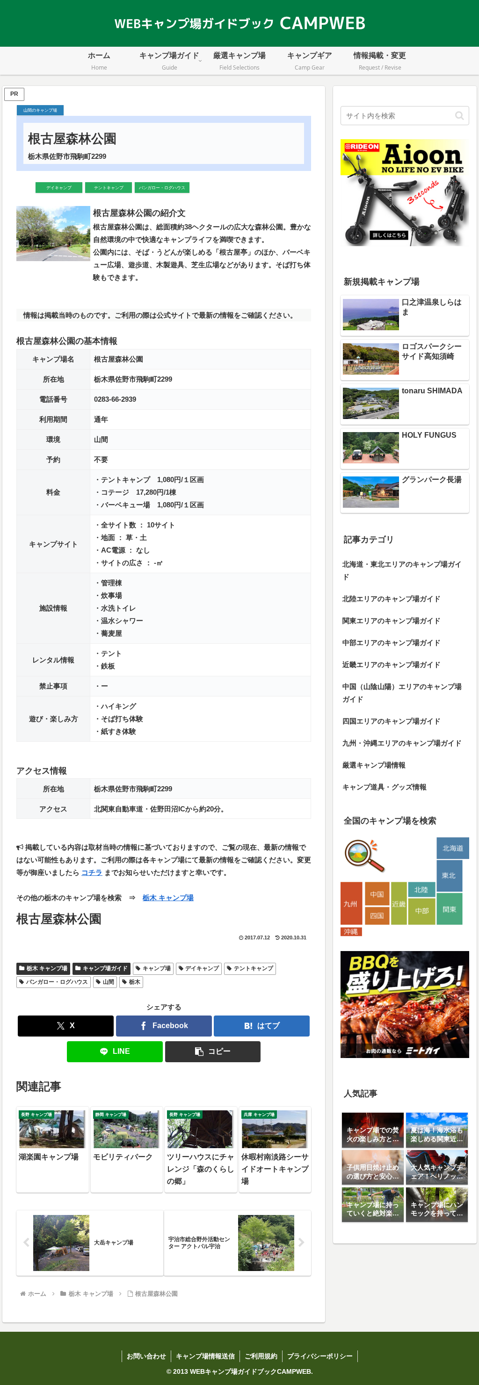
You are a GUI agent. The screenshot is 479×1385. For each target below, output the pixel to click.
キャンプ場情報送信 (205, 1356)
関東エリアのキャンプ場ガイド (391, 621)
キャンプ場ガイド (105, 968)
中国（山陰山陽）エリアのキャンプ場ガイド (402, 692)
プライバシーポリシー (320, 1356)
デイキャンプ (202, 968)
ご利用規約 (261, 1356)
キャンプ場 (157, 968)
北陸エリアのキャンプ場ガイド (391, 599)
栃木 (134, 982)
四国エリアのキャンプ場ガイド (391, 721)
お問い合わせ (146, 1356)
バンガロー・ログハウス (57, 982)
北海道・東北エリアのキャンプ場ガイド (402, 570)
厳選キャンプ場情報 (374, 765)
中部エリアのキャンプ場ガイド (391, 642)
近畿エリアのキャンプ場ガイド (391, 664)
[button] (213, 1051)
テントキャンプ (253, 968)
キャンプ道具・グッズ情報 (384, 787)
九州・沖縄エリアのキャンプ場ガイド (402, 743)
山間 (108, 982)
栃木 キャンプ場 (168, 898)
